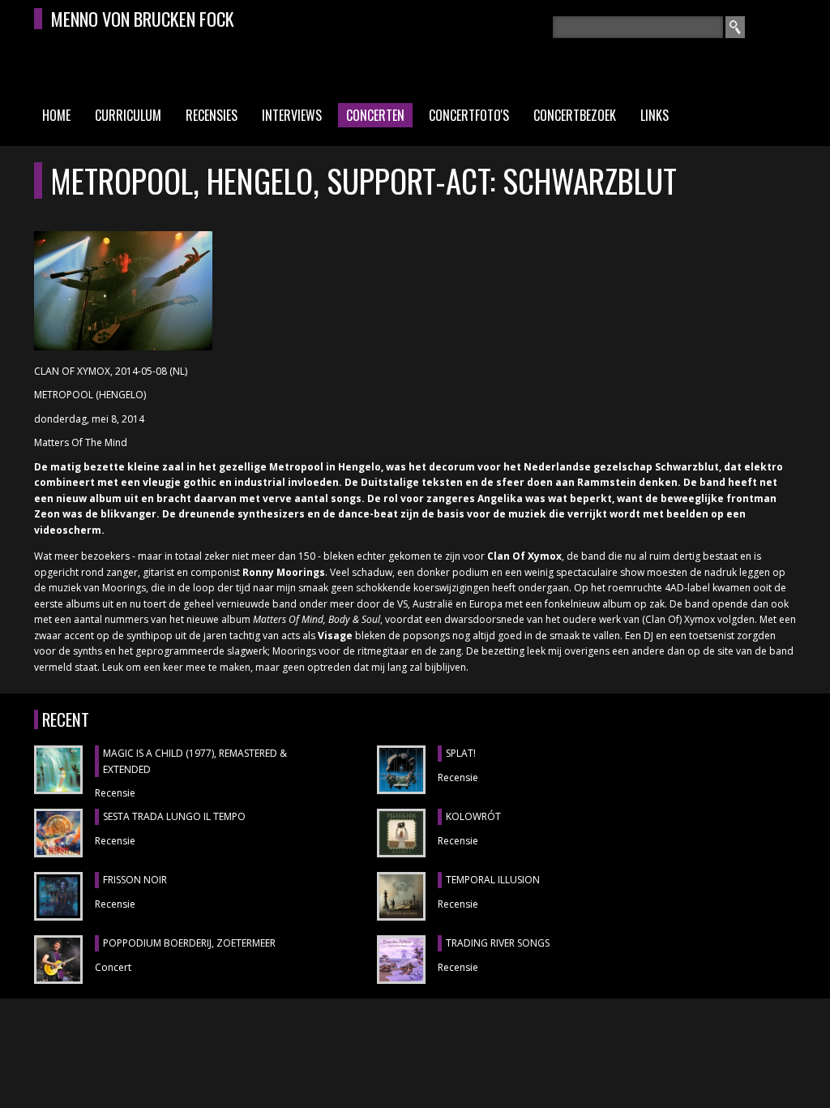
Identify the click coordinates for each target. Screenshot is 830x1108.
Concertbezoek (574, 115)
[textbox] (638, 27)
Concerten (375, 115)
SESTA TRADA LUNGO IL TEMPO (174, 816)
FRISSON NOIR (135, 880)
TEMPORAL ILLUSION (493, 880)
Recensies (211, 115)
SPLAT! (461, 753)
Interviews (292, 115)
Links (654, 115)
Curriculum (128, 115)
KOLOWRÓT (473, 816)
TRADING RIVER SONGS (498, 943)
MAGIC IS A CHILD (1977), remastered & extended (195, 761)
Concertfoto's (469, 115)
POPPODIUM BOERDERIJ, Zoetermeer (189, 943)
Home (56, 115)
